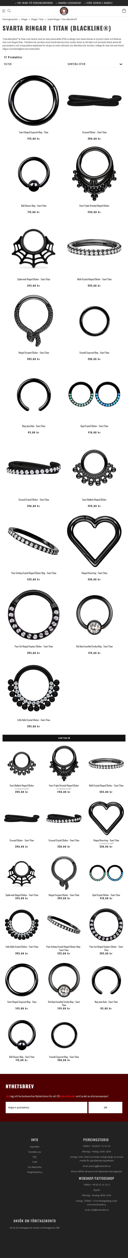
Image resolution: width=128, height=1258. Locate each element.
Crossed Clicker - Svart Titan (94, 132)
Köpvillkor (35, 1146)
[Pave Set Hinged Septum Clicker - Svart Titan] (34, 615)
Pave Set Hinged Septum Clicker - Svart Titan (34, 646)
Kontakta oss (34, 1152)
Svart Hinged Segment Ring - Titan (33, 132)
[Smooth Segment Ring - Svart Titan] (94, 321)
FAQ (34, 1157)
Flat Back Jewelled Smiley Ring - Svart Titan (94, 646)
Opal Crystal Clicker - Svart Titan (94, 426)
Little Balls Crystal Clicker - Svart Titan (33, 720)
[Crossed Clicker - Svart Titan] (94, 100)
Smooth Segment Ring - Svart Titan (94, 352)
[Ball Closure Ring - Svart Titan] (34, 174)
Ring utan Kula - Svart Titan (33, 426)
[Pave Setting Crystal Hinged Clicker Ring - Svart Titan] (34, 541)
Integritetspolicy (34, 1172)
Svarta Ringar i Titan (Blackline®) (62, 19)
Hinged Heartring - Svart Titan (94, 573)
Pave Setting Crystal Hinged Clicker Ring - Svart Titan (33, 573)
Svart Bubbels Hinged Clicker (94, 499)
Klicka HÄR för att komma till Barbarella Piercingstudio (96, 1171)
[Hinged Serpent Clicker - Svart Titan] (34, 321)
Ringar (25, 19)
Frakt (34, 1162)
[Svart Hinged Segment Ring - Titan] (34, 100)
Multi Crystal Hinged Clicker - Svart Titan (94, 279)
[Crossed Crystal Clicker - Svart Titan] (34, 468)
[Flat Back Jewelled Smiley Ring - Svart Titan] (94, 615)
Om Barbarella (35, 1167)
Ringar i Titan (37, 19)
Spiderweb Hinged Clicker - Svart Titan (33, 279)
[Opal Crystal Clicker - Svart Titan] (94, 394)
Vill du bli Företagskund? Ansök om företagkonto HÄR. (35, 1228)
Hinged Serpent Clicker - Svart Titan (33, 352)
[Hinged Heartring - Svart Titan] (94, 541)
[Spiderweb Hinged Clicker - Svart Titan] (34, 247)
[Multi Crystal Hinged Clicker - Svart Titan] (94, 247)
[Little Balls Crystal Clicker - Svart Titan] (34, 688)
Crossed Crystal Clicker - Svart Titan (33, 499)
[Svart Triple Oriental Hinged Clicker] (94, 174)
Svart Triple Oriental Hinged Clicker (94, 205)
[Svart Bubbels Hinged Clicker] (94, 468)
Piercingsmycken (10, 19)
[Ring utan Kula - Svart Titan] (34, 394)
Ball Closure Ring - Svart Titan (33, 205)
